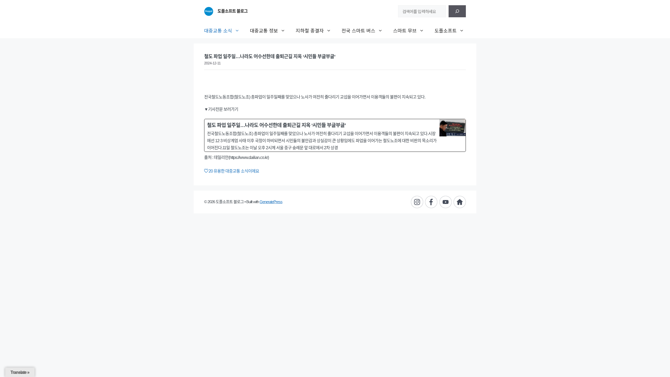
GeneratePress (271, 201)
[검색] (457, 11)
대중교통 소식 (218, 30)
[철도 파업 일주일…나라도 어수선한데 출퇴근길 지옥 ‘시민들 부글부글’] (335, 135)
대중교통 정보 (264, 30)
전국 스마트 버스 (358, 30)
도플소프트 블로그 (232, 11)
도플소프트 (445, 30)
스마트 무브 (405, 30)
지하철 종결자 (310, 30)
